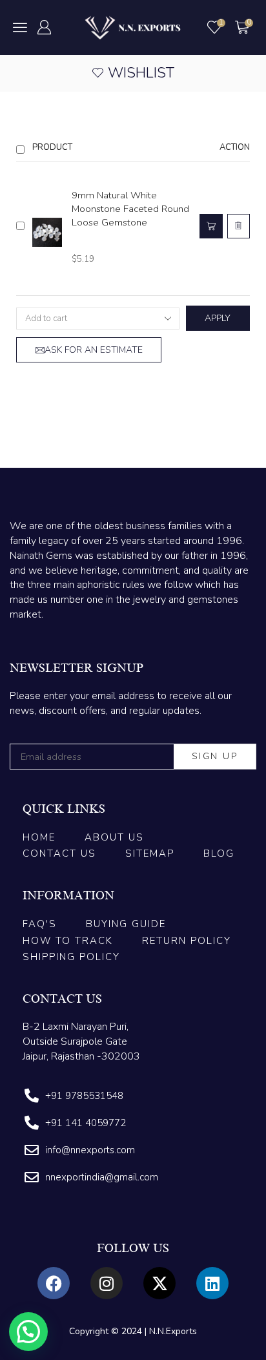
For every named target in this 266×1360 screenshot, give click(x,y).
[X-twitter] (159, 1283)
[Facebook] (53, 1283)
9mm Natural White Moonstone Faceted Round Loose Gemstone (130, 209)
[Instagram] (106, 1283)
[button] (20, 27)
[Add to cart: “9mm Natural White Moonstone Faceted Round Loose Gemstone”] (211, 226)
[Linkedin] (212, 1283)
